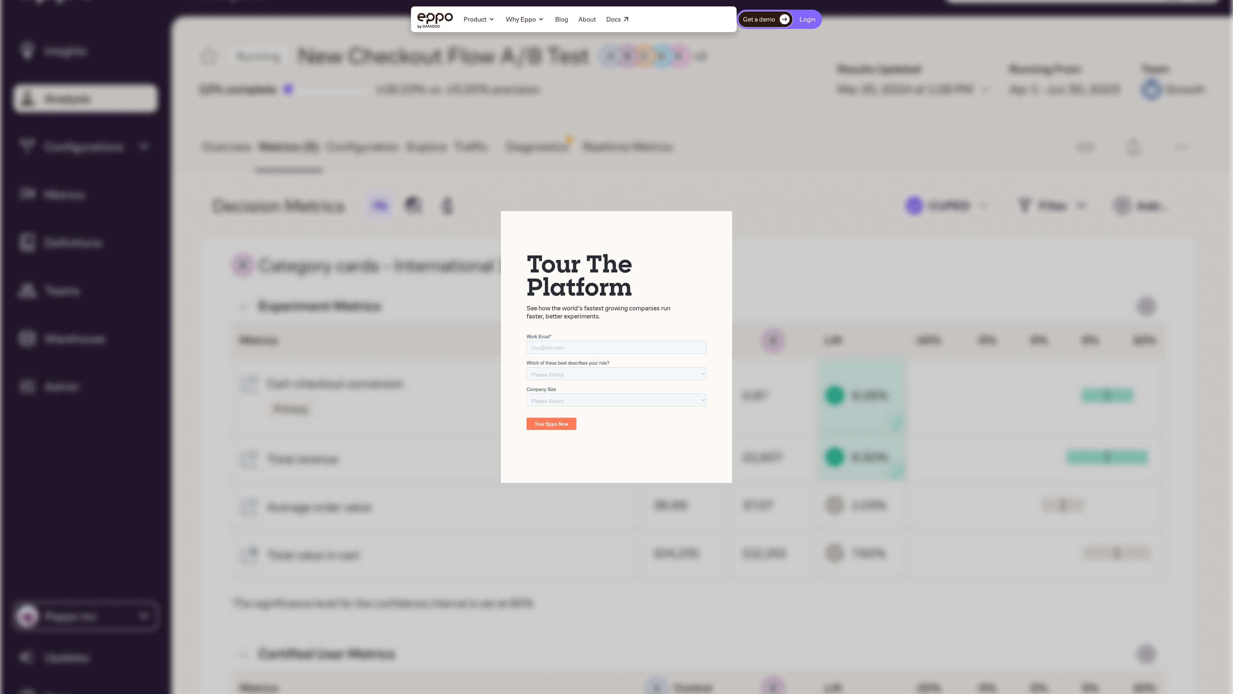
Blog (561, 19)
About (587, 19)
